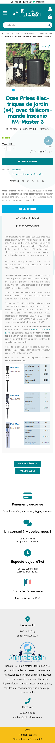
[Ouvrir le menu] (6, 13)
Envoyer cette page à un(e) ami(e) (27, 174)
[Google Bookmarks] (38, 181)
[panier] (50, 16)
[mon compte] (50, 8)
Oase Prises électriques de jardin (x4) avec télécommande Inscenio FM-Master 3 (27, 110)
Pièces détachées (27, 226)
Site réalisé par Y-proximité (27, 739)
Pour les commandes (27, 564)
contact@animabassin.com (27, 717)
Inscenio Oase (18, 169)
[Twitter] (23, 181)
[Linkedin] (28, 181)
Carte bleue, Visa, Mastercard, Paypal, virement (27, 506)
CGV (27, 730)
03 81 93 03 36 (27, 534)
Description (27, 208)
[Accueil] (27, 12)
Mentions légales (27, 734)
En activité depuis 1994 (27, 593)
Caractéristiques (27, 217)
